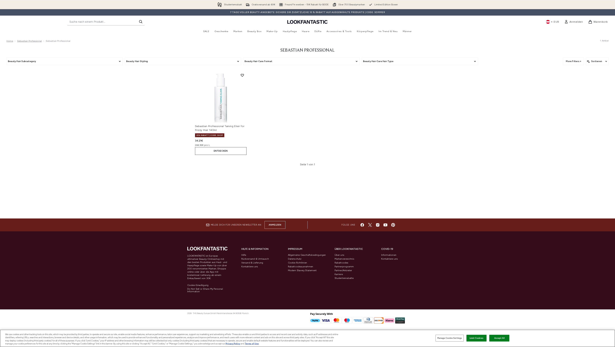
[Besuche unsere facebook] (362, 225)
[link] (573, 22)
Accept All (499, 338)
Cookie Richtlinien (297, 262)
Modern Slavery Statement (302, 270)
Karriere (339, 274)
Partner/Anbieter (343, 270)
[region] (307, 338)
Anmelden (275, 224)
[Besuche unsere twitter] (370, 225)
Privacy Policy (233, 344)
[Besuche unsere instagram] (378, 225)
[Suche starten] (141, 21)
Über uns (339, 255)
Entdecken (221, 151)
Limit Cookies (476, 338)
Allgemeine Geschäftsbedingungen (307, 255)
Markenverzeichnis (344, 259)
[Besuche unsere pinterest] (393, 225)
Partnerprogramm (344, 266)
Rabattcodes (341, 262)
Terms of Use (252, 344)
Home (9, 41)
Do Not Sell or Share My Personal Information (205, 290)
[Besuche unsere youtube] (385, 225)
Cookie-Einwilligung (198, 285)
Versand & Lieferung (252, 262)
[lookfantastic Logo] (307, 22)
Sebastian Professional (29, 41)
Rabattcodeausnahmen (300, 266)
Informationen (388, 255)
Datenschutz (294, 259)
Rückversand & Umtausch (255, 259)
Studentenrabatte (344, 278)
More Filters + (573, 61)
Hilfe (243, 255)
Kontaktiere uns (249, 266)
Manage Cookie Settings (449, 338)
